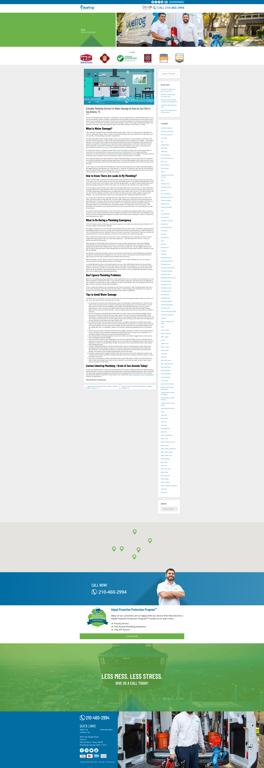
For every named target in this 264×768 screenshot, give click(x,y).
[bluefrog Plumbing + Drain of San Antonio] (87, 7)
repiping (163, 318)
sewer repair (164, 337)
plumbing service (166, 284)
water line (164, 465)
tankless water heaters (167, 408)
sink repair (164, 353)
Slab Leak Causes (166, 360)
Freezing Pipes (165, 183)
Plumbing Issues (166, 264)
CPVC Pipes (164, 148)
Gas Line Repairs (166, 194)
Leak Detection (165, 214)
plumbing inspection (167, 261)
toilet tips (164, 422)
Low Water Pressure (167, 220)
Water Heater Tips (166, 455)
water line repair (166, 469)
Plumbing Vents (165, 308)
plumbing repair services (168, 278)
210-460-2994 (174, 8)
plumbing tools (165, 298)
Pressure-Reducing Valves (168, 311)
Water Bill (164, 432)
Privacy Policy (110, 762)
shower (163, 340)
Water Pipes (164, 472)
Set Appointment (176, 2)
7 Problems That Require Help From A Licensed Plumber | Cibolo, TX (101, 387)
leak (162, 210)
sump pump (105, 147)
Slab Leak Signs (165, 370)
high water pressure (167, 197)
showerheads (165, 350)
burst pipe (164, 138)
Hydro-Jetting (165, 204)
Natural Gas (164, 224)
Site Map (101, 762)
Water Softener (165, 482)
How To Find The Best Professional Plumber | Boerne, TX (137, 387)
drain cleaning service (167, 158)
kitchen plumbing (166, 207)
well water (164, 489)
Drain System (165, 168)
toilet (162, 412)
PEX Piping (164, 231)
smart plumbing (166, 374)
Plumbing (164, 254)
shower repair (165, 347)
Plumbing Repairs (166, 281)
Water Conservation (167, 435)
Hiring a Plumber (166, 200)
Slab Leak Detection (167, 364)
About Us (84, 729)
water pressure (165, 475)
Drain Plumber (165, 165)
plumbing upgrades (167, 304)
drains (163, 171)
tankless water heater (167, 384)
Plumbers (164, 251)
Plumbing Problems (167, 271)
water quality (165, 479)
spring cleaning (165, 377)
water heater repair (167, 452)
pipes (162, 241)
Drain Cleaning (165, 155)
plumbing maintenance (168, 268)
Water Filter (164, 438)
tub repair (164, 425)
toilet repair (164, 418)
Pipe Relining (165, 237)
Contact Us (85, 732)
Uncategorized (165, 428)
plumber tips (165, 247)
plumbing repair (166, 274)
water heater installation (168, 448)
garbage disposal (166, 187)
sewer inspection (166, 333)
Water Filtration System (168, 442)
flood (162, 180)
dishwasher (164, 151)
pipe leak (163, 234)
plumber (163, 244)
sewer (162, 327)
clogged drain (165, 145)
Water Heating (165, 459)
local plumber (165, 217)
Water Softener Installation (169, 485)
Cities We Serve (106, 729)
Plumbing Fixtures (166, 257)
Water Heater (165, 445)
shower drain (165, 343)
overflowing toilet (166, 227)
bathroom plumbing (167, 131)
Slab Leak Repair (166, 367)
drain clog (164, 161)
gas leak (163, 190)
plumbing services (166, 288)
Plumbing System (166, 291)
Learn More (132, 636)
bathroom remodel (166, 135)
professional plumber (167, 315)
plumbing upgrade (166, 301)
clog (162, 141)
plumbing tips (165, 294)
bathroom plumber (166, 128)
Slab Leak (164, 357)
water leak (164, 462)
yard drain (164, 492)
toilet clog (164, 415)
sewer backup (165, 330)
